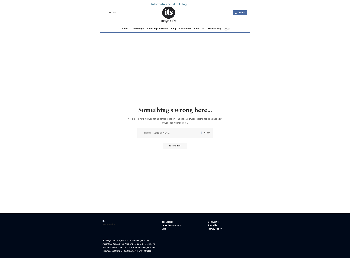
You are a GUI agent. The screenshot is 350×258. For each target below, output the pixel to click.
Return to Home (175, 146)
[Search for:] (172, 133)
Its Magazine (109, 240)
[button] (110, 12)
